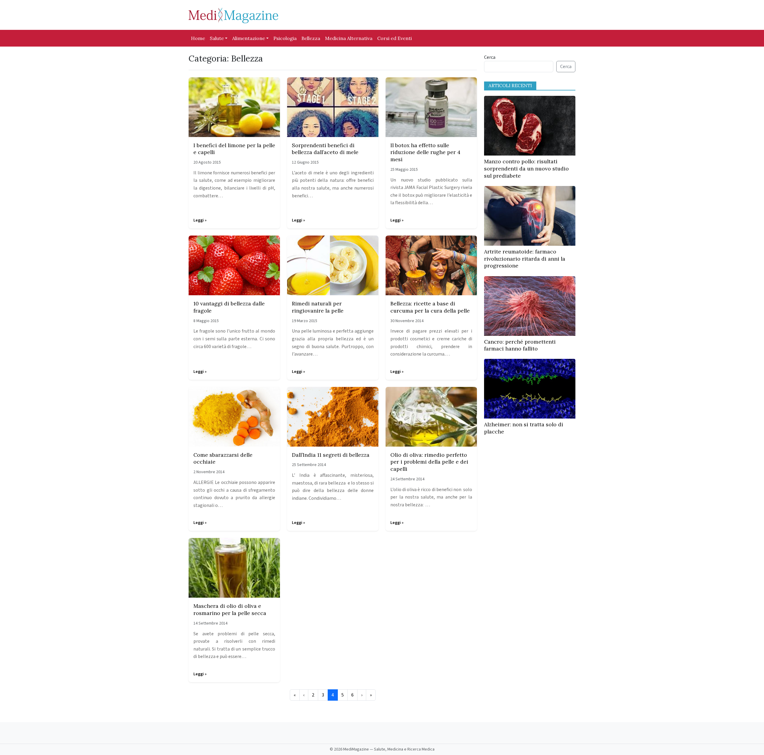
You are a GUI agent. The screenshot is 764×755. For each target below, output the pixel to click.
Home (198, 38)
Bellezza (310, 38)
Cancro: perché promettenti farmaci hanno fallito (520, 345)
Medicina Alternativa (348, 38)
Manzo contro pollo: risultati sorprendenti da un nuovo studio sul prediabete (526, 168)
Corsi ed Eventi (394, 38)
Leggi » (200, 220)
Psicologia (285, 38)
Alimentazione (248, 38)
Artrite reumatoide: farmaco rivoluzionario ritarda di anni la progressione (524, 258)
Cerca (489, 57)
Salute (217, 38)
